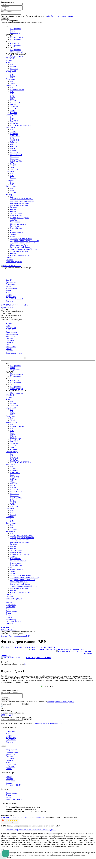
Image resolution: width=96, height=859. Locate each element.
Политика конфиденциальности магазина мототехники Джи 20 (31, 830)
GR (11, 144)
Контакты (9, 301)
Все (11, 64)
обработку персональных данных (60, 16)
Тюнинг (13, 234)
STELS (13, 108)
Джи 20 (9, 280)
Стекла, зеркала (16, 232)
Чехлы (12, 237)
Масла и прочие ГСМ (19, 245)
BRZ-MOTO (15, 136)
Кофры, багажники (18, 216)
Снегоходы (14, 43)
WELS (12, 111)
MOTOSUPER (16, 155)
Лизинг (9, 290)
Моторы (9, 344)
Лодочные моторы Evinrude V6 (22, 243)
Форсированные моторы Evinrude (23, 249)
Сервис (8, 258)
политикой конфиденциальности (48, 723)
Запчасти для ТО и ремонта (21, 239)
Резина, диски (16, 226)
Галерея (9, 295)
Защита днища (16, 213)
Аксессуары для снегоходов (21, 199)
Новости (9, 292)
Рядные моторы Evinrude (20, 247)
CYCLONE (14, 140)
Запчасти (9, 260)
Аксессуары (10, 195)
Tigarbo (13, 83)
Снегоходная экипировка (20, 255)
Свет (12, 230)
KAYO (13, 100)
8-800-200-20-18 (7, 305)
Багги (12, 31)
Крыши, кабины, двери (19, 218)
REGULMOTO (16, 161)
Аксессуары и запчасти (19, 203)
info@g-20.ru (40, 817)
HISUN (13, 67)
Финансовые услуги (14, 262)
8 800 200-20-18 (7, 715)
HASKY (13, 148)
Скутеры (9, 338)
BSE (12, 96)
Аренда (9, 60)
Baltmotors (14, 134)
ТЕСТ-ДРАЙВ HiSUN (14, 299)
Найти (26, 704)
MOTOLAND (15, 102)
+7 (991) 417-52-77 (21, 305)
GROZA (13, 146)
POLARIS (14, 104)
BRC (12, 92)
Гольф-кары (10, 79)
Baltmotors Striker (17, 90)
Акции (8, 286)
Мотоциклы (10, 127)
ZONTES (14, 169)
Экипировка (11, 186)
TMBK (13, 165)
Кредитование (11, 288)
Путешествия (11, 282)
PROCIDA (14, 157)
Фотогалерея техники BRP (19, 636)
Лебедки (13, 220)
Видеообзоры (11, 297)
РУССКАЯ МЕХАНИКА (20, 125)
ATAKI (13, 132)
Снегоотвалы (15, 222)
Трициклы (10, 180)
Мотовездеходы (16, 37)
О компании (10, 284)
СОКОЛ (13, 113)
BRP (12, 75)
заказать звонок (7, 307)
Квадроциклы (15, 29)
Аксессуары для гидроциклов (22, 201)
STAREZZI (14, 192)
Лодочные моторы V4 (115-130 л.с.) (24, 241)
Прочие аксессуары (18, 224)
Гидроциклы (15, 33)
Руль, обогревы (16, 228)
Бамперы (13, 207)
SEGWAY (14, 69)
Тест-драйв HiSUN (13, 785)
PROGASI (14, 159)
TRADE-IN (10, 58)
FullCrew (13, 142)
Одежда (13, 209)
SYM (12, 163)
